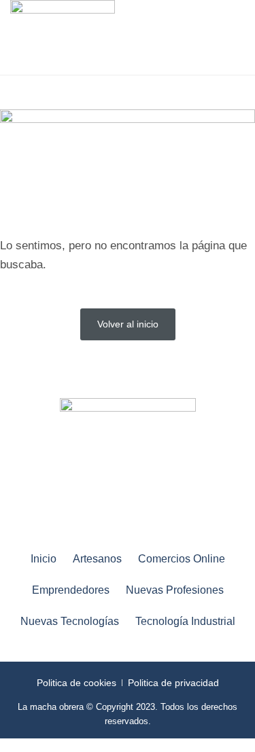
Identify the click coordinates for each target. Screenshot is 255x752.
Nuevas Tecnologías (69, 621)
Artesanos (97, 559)
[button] (216, 37)
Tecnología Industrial (185, 621)
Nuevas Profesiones (175, 590)
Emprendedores (70, 590)
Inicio (43, 559)
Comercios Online (181, 559)
